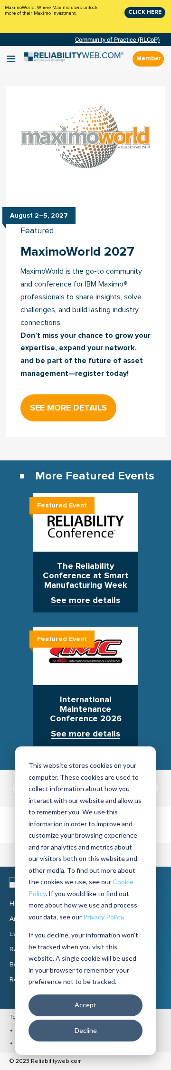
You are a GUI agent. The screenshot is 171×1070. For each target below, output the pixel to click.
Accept (85, 1005)
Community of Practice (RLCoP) (117, 39)
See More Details (68, 407)
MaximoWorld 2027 (77, 251)
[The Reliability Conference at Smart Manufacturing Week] (86, 523)
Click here (145, 12)
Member (148, 58)
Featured (37, 231)
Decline (86, 1030)
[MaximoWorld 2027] (85, 138)
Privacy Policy (103, 917)
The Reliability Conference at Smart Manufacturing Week (86, 575)
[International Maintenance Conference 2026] (86, 656)
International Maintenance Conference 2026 (86, 709)
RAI (14, 949)
